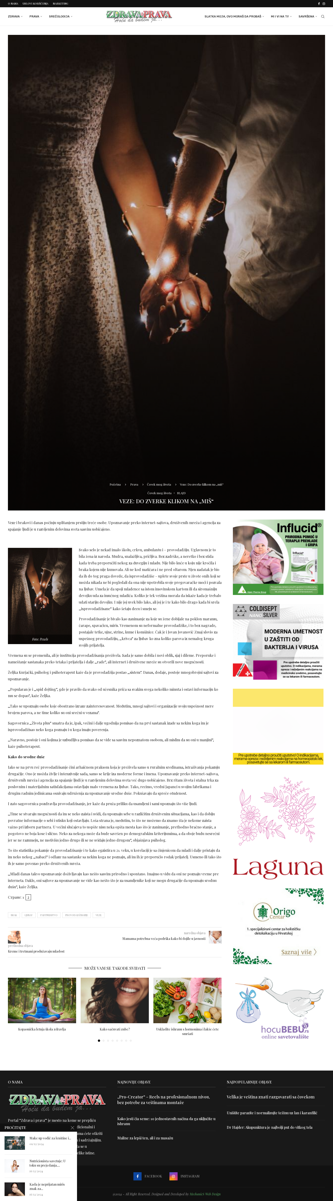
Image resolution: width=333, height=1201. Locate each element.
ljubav (29, 915)
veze (98, 915)
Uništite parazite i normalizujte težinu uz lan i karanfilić (272, 1112)
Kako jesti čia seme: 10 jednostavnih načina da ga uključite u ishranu (166, 1121)
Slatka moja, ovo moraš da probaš (233, 16)
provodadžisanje (76, 915)
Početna (115, 484)
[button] (14, 1009)
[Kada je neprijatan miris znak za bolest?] (15, 1189)
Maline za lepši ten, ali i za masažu (145, 1138)
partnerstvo (49, 915)
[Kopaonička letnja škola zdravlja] (42, 1000)
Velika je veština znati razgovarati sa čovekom (271, 1097)
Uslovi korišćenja (35, 3)
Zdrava (14, 16)
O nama (13, 3)
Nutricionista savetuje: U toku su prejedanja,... (47, 1163)
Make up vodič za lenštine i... (50, 1138)
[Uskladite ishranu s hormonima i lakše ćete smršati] (187, 1000)
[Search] (323, 16)
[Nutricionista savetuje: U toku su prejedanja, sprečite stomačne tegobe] (15, 1166)
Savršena (306, 16)
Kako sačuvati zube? (115, 1029)
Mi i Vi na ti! (280, 16)
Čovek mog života (159, 484)
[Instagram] (324, 3)
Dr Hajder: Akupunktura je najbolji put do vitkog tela (269, 1127)
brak (14, 915)
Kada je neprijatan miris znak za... (47, 1186)
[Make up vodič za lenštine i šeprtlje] (15, 1143)
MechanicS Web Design (205, 1194)
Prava (34, 16)
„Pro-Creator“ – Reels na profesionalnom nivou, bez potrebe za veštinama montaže (163, 1099)
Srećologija (59, 16)
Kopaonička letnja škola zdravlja (42, 1029)
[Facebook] (319, 3)
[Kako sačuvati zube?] (115, 1000)
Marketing (60, 3)
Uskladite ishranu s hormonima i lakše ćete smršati (187, 1031)
